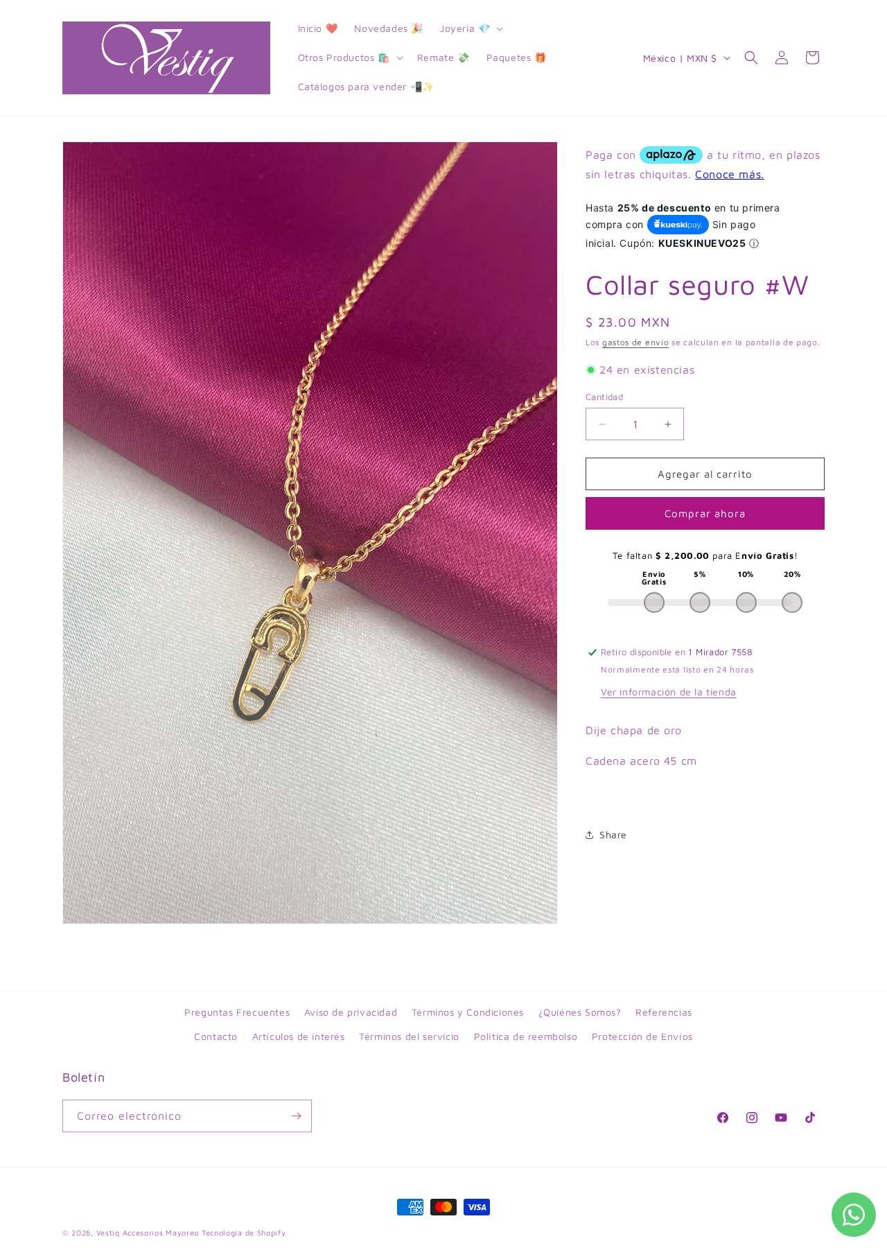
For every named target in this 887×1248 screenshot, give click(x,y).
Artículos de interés (298, 1036)
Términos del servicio (409, 1036)
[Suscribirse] (296, 1116)
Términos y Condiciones (468, 1012)
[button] (470, 28)
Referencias (663, 1012)
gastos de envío (635, 342)
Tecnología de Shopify (244, 1232)
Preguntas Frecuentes (237, 1012)
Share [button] (613, 835)
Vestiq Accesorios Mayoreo (148, 1232)
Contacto (216, 1036)
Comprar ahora (705, 513)
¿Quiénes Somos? (580, 1012)
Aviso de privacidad (350, 1012)
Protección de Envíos (642, 1036)
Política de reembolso (526, 1036)
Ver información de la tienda (669, 691)
